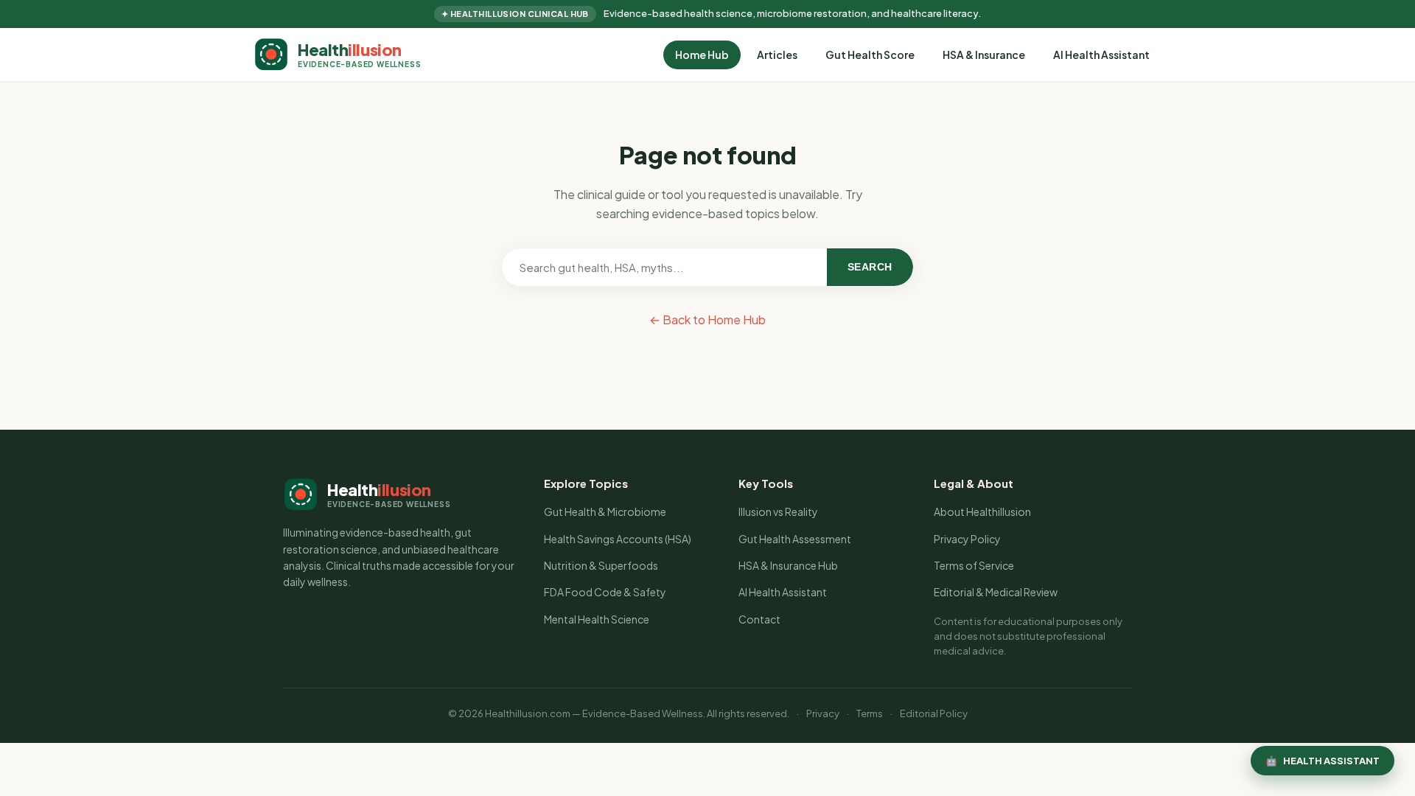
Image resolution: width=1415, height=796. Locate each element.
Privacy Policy (967, 538)
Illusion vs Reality (778, 511)
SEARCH (870, 267)
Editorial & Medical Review (996, 591)
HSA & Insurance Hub (788, 565)
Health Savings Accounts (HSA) (617, 538)
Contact (759, 619)
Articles (777, 54)
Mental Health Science (596, 619)
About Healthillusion (982, 511)
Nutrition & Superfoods (601, 565)
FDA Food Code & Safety (605, 591)
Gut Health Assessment (794, 538)
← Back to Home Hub (707, 319)
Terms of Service (974, 565)
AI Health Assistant (1101, 54)
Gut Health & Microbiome (605, 511)
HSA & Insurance (984, 54)
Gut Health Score (870, 54)
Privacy (822, 713)
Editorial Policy (934, 713)
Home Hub (702, 54)
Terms (869, 713)
